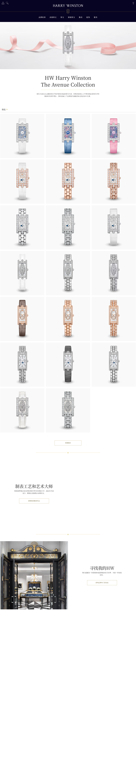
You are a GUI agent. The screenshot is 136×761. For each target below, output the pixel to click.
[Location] (133, 3)
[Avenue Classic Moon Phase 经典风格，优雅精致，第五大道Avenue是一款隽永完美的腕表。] (22, 182)
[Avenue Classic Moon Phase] (68, 182)
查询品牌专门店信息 (102, 583)
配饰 (88, 17)
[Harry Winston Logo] (68, 11)
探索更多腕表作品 (34, 501)
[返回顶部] (132, 757)
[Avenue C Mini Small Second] (22, 319)
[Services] (2, 3)
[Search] (7, 3)
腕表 (80, 17)
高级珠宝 (53, 17)
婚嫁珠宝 (71, 17)
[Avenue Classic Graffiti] (22, 136)
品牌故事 (42, 17)
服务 (95, 17)
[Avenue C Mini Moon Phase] (22, 365)
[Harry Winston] (68, 6)
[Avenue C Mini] (22, 273)
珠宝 (62, 17)
